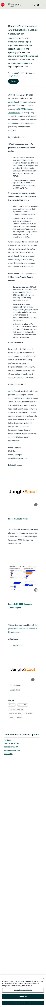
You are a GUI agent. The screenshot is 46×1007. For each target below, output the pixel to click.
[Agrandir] (36, 504)
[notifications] (38, 5)
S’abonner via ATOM (12, 750)
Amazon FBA (22, 705)
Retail (11, 717)
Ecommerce (28, 713)
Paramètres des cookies (23, 990)
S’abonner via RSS (11, 747)
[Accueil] (11, 5)
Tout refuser (23, 996)
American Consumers (16, 709)
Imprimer (7, 740)
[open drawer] (43, 5)
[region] (23, 991)
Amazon (12, 705)
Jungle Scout (13, 76)
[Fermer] (43, 978)
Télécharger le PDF (11, 743)
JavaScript (8, 754)
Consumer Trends (15, 713)
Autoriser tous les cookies (23, 1003)
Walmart (19, 717)
